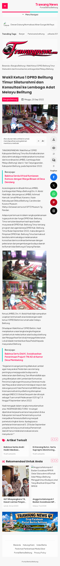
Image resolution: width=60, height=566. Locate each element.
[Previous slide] (52, 439)
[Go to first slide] (56, 439)
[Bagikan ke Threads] (53, 210)
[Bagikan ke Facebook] (53, 177)
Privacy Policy (40, 553)
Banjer (22, 34)
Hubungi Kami (28, 545)
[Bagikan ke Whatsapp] (53, 193)
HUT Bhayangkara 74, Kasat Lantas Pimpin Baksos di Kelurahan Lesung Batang (15, 503)
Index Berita (42, 545)
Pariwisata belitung (36, 34)
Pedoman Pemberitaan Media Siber (30, 549)
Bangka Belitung (10, 99)
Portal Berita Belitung (23, 553)
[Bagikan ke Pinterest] (53, 202)
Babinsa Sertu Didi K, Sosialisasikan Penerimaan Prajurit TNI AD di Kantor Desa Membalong (24, 356)
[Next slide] (56, 460)
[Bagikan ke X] (53, 185)
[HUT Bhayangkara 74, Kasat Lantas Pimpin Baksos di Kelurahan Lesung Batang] (15, 481)
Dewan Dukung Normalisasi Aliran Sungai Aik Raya (32, 24)
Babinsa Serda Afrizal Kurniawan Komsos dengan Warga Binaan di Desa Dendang (25, 178)
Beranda (17, 545)
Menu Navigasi (30, 14)
